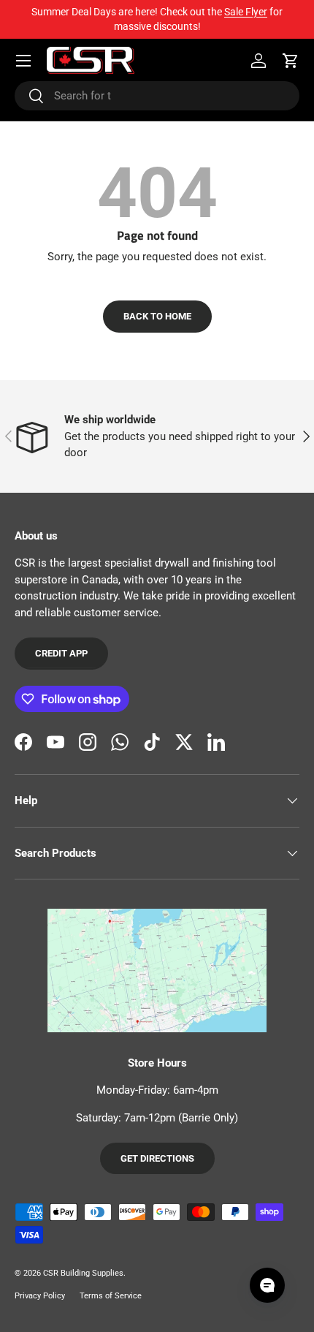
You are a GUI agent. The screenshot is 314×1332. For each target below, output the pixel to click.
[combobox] (157, 95)
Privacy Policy (40, 1296)
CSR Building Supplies (83, 1273)
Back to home (157, 316)
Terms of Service (111, 1296)
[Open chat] (267, 1285)
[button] (291, 61)
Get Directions (157, 1158)
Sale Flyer (245, 12)
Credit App (61, 653)
